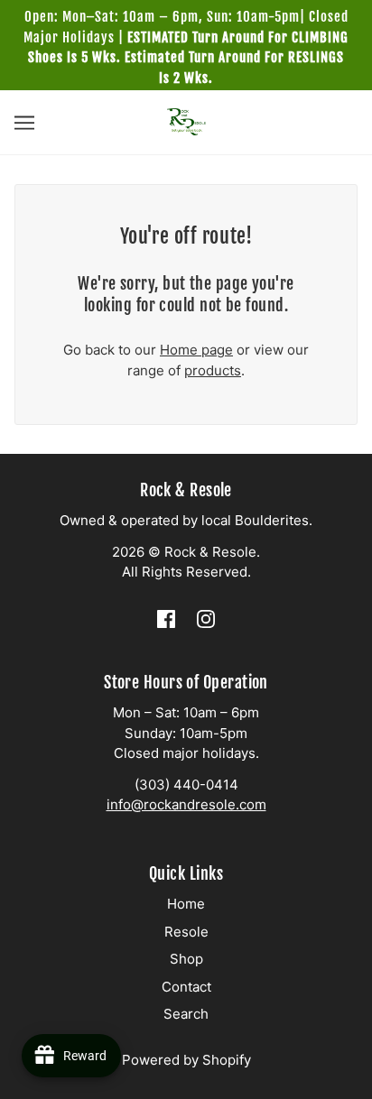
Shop (186, 958)
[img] (166, 618)
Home (186, 903)
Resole (186, 931)
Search (186, 1013)
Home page (196, 349)
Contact (186, 986)
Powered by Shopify (186, 1059)
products (212, 370)
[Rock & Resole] (186, 120)
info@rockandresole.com (186, 804)
